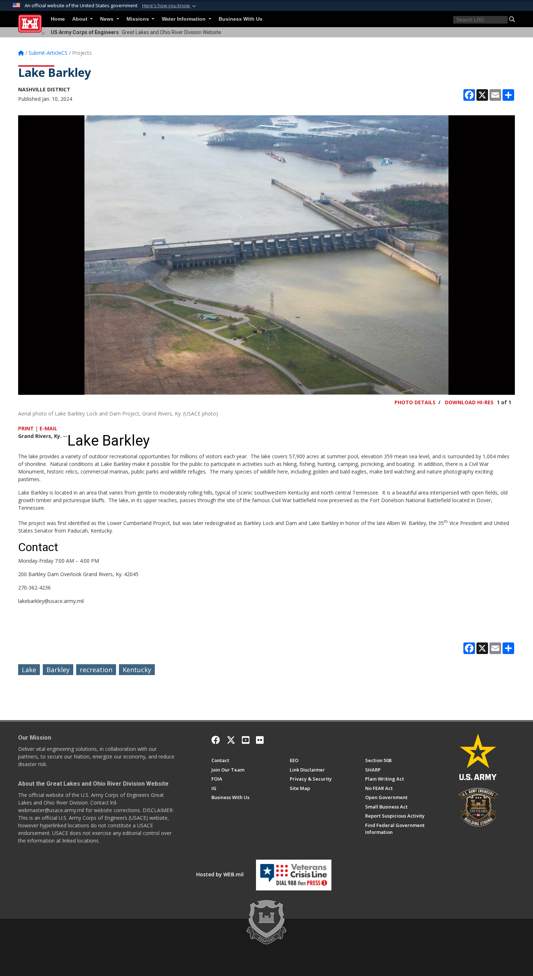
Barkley (58, 669)
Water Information (184, 19)
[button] (169, 5)
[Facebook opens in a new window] (215, 740)
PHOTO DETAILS (414, 402)
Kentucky (137, 669)
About (80, 19)
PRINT (26, 428)
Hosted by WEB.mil (220, 874)
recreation (96, 669)
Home (58, 19)
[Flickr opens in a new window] (260, 740)
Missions (138, 19)
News (107, 19)
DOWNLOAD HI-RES (469, 402)
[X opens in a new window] (231, 740)
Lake (29, 669)
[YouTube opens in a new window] (245, 740)
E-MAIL (48, 428)
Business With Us (241, 19)
